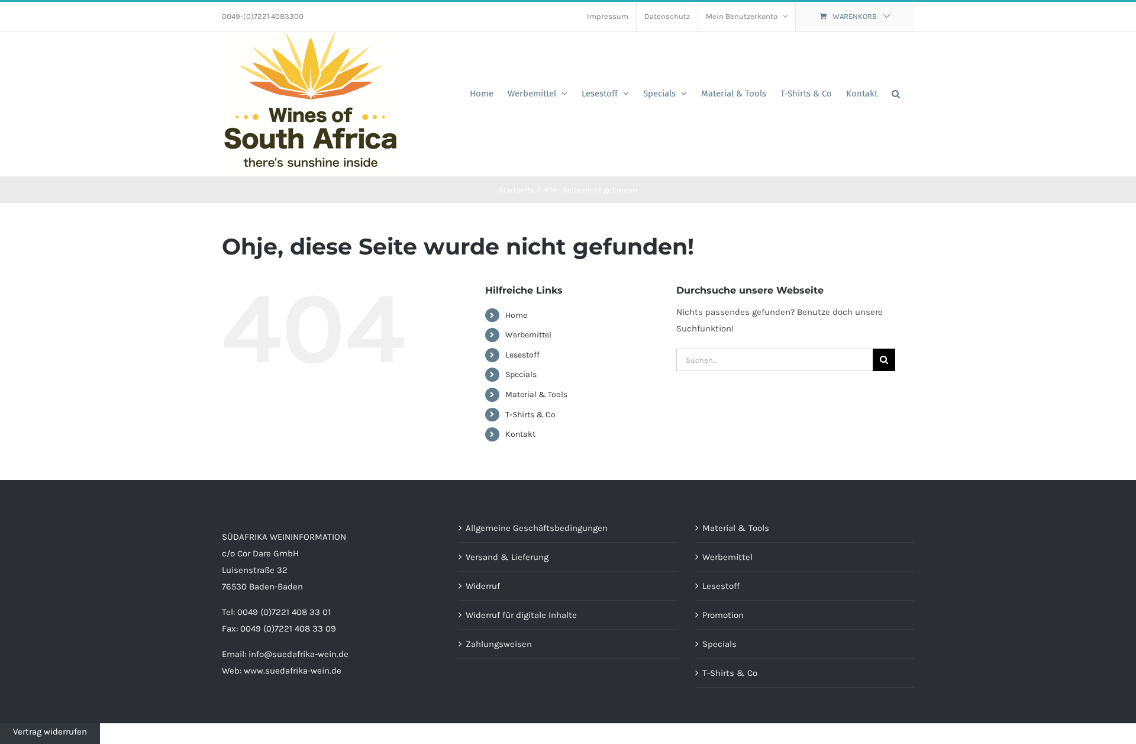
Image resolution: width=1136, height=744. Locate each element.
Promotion (723, 615)
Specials (521, 374)
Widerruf (483, 586)
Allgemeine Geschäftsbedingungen (537, 528)
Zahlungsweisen (499, 644)
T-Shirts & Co (530, 415)
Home (516, 315)
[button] (896, 93)
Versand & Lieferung (507, 557)
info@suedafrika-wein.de (298, 654)
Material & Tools (536, 394)
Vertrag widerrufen (50, 731)
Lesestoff (522, 355)
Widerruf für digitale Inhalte (521, 615)
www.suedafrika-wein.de (292, 670)
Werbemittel (528, 335)
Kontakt (520, 434)
